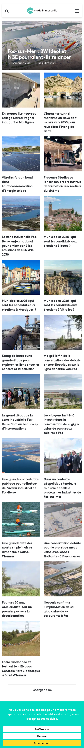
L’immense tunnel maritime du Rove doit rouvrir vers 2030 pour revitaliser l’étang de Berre (60, 122)
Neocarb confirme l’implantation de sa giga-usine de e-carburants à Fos (59, 608)
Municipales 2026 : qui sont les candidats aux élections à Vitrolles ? (60, 304)
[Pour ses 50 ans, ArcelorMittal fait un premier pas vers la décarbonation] (21, 578)
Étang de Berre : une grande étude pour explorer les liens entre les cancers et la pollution (20, 362)
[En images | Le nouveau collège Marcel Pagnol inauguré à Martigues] (21, 90)
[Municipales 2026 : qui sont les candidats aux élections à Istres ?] (63, 213)
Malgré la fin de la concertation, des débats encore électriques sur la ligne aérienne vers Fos (62, 362)
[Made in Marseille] (42, 11)
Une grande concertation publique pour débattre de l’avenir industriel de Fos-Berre (20, 485)
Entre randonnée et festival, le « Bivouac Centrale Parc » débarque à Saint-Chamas (21, 668)
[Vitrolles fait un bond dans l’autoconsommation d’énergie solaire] (21, 153)
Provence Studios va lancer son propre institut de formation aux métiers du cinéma (62, 183)
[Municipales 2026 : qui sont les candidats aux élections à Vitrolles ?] (63, 277)
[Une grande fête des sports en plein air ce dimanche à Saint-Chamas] (21, 519)
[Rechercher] (7, 12)
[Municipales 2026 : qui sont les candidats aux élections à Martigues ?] (21, 277)
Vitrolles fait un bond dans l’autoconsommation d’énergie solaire (17, 183)
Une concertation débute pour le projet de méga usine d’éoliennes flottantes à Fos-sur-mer (62, 549)
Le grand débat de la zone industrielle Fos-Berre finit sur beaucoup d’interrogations (20, 421)
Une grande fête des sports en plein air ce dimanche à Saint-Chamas (17, 549)
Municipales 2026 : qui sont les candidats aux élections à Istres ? (60, 240)
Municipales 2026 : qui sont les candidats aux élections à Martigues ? (19, 304)
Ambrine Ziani (22, 63)
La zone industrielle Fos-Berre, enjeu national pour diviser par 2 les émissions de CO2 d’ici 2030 (19, 245)
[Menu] (77, 12)
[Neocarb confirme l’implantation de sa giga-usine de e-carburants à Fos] (63, 578)
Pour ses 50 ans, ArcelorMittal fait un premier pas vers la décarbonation (17, 608)
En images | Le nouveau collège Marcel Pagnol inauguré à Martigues (19, 117)
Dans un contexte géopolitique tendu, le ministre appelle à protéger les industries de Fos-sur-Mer (62, 488)
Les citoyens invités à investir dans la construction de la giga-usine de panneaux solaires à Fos (61, 424)
